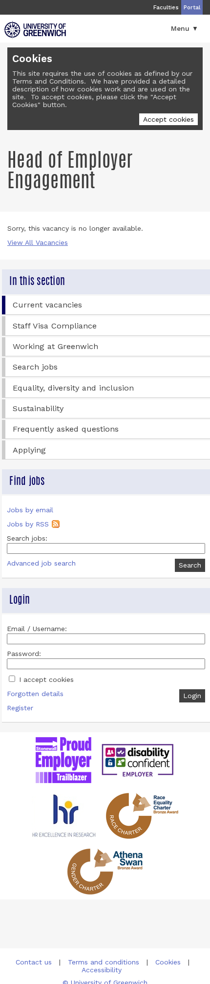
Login (192, 696)
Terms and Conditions (48, 81)
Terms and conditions (103, 962)
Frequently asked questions (66, 429)
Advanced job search (41, 563)
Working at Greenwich (55, 346)
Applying (29, 450)
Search (190, 565)
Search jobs (35, 367)
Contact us (34, 962)
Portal (192, 7)
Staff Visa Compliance (55, 325)
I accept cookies (45, 679)
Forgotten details (35, 694)
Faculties (166, 7)
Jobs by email (30, 510)
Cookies (168, 962)
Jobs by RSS (28, 524)
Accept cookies (168, 119)
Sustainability (38, 408)
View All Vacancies (37, 242)
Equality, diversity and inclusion (73, 388)
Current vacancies (47, 304)
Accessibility (102, 970)
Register (20, 708)
